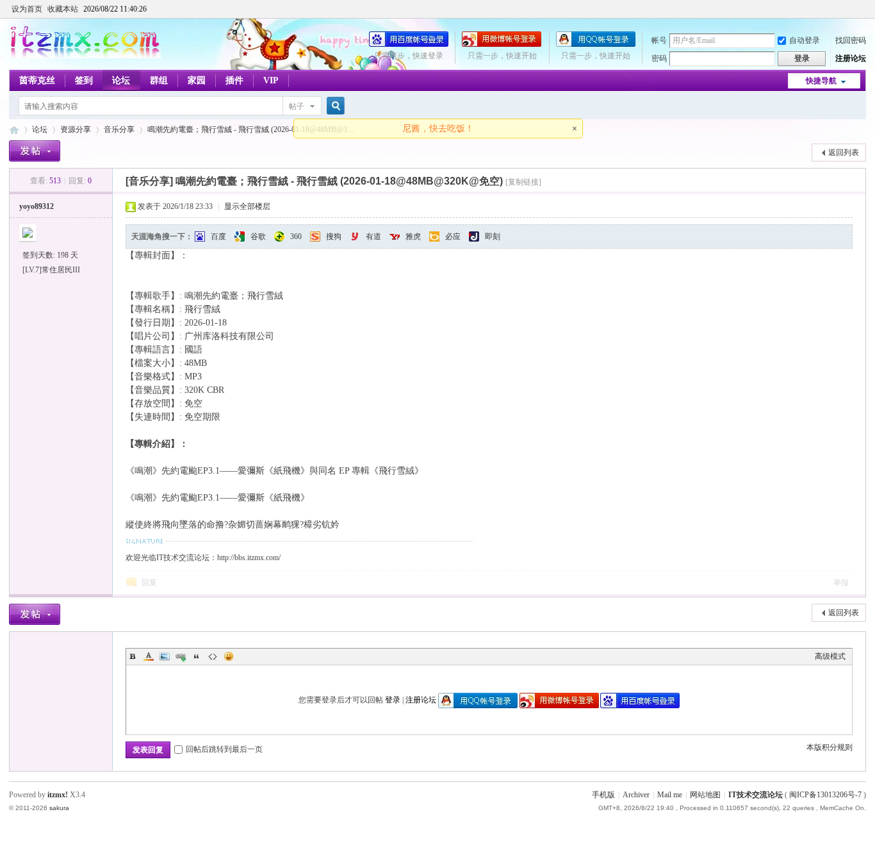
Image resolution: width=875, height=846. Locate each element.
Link (180, 656)
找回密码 (850, 40)
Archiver (636, 794)
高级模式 (830, 656)
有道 (373, 236)
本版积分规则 (829, 747)
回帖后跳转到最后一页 (224, 749)
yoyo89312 (36, 206)
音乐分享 (119, 129)
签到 (84, 80)
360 (296, 236)
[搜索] (334, 106)
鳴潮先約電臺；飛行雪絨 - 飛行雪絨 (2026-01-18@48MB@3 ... (251, 129)
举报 (841, 582)
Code (212, 656)
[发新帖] (34, 151)
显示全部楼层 (247, 206)
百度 (218, 236)
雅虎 (413, 236)
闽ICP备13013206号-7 (825, 794)
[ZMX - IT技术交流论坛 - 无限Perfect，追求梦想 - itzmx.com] (85, 55)
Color (148, 656)
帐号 (659, 40)
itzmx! (57, 794)
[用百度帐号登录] (408, 44)
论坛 (121, 80)
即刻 (492, 236)
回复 (149, 582)
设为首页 (27, 8)
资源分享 (75, 129)
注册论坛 (850, 58)
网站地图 (705, 794)
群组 (159, 80)
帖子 (296, 106)
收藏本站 (62, 8)
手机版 (603, 794)
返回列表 (843, 152)
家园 (197, 80)
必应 (453, 236)
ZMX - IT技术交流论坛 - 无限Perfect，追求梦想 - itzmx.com (14, 129)
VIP (271, 80)
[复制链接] (523, 182)
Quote (196, 656)
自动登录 (804, 40)
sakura (59, 807)
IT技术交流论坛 (755, 794)
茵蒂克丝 (37, 80)
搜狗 (333, 236)
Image (164, 656)
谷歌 (258, 236)
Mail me (669, 794)
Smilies (228, 656)
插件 (234, 80)
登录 (392, 699)
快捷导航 (821, 80)
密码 (659, 58)
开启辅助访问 (863, 9)
